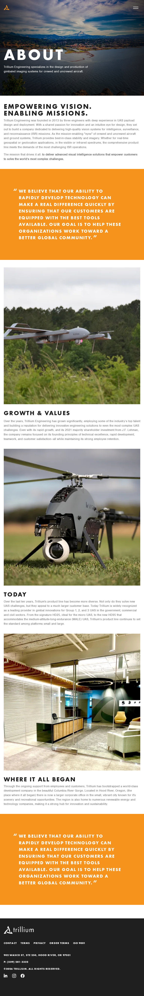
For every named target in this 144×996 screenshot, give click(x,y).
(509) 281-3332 (17, 961)
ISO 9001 (79, 943)
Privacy (40, 943)
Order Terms (59, 943)
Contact (10, 943)
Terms (25, 943)
